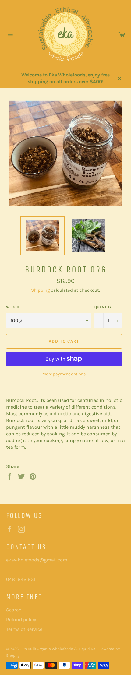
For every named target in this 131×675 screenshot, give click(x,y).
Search (14, 610)
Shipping (40, 290)
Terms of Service (24, 629)
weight (12, 307)
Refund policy (21, 619)
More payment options (64, 374)
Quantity (103, 307)
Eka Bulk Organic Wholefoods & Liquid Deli (59, 648)
